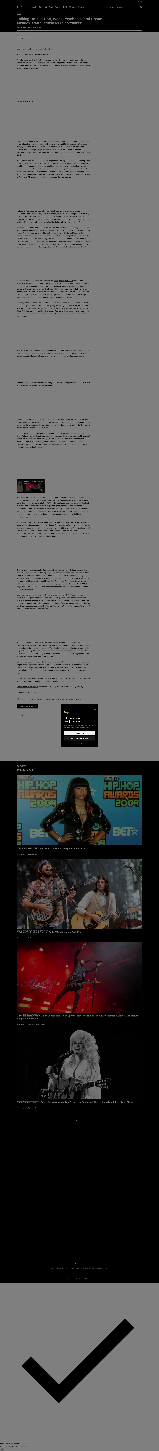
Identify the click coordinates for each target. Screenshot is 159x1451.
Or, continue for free (79, 744)
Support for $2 (80, 733)
